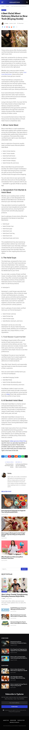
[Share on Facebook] (2, 27)
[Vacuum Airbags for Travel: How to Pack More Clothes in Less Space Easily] (5, 623)
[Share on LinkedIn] (9, 27)
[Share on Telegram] (14, 27)
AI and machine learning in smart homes (9, 466)
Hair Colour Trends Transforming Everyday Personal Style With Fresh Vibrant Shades (14, 596)
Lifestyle (4, 591)
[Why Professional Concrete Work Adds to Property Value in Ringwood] (5, 616)
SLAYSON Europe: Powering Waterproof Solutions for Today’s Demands (18, 609)
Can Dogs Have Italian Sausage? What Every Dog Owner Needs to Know (17, 678)
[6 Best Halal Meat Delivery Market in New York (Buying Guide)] (14, 38)
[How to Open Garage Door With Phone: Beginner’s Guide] (5, 671)
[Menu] (2, 2)
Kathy (7, 23)
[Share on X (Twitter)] (5, 27)
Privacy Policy (12, 711)
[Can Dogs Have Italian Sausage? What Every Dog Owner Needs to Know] (5, 678)
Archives (13, 720)
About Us (6, 720)
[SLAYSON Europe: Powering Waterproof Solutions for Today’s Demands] (5, 609)
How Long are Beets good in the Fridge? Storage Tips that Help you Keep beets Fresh (13, 534)
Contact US (20, 720)
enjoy (8, 394)
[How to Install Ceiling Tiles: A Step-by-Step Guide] (5, 686)
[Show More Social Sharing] (16, 27)
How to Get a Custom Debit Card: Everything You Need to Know (18, 658)
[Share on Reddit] (11, 27)
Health (4, 10)
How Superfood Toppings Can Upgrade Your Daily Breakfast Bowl (18, 651)
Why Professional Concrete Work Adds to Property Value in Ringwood (18, 616)
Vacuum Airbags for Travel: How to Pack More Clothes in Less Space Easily (18, 623)
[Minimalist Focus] (14, 2)
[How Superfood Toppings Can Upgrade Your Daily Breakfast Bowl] (14, 501)
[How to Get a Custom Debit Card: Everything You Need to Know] (5, 658)
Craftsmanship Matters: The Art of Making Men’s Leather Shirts (22, 466)
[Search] (27, 2)
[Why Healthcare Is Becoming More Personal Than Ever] (14, 547)
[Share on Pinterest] (7, 27)
